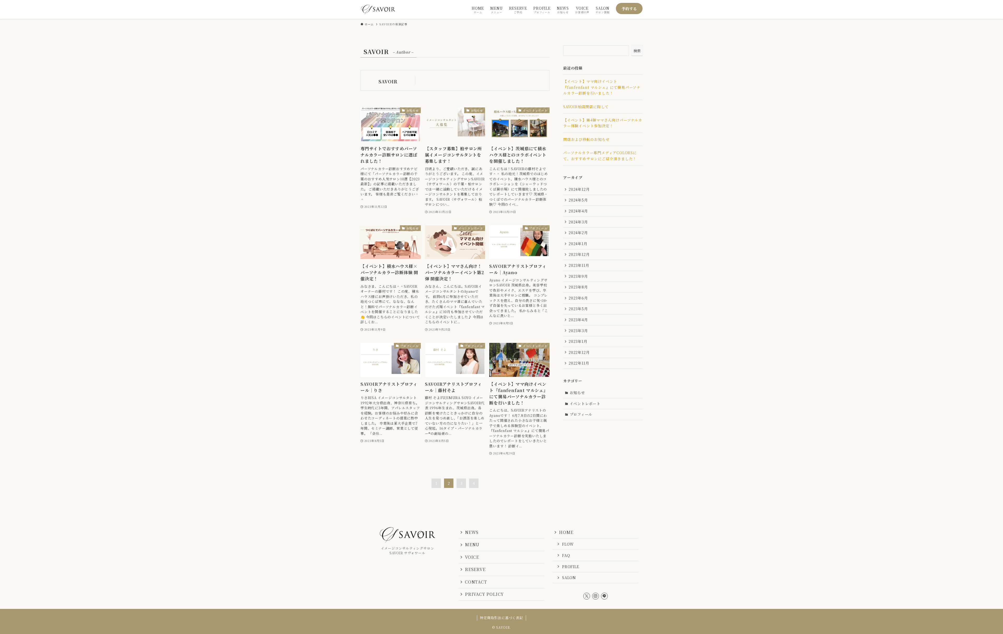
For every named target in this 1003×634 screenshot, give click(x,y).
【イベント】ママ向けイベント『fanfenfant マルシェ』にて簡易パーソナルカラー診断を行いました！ (601, 87)
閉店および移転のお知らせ (586, 139)
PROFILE (570, 566)
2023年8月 (578, 287)
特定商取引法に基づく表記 (501, 617)
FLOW (568, 544)
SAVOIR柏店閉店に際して (586, 106)
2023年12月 (579, 254)
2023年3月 (578, 330)
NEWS (472, 532)
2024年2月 (578, 232)
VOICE (472, 557)
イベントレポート (585, 403)
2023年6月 (578, 298)
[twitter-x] (586, 596)
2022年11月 (579, 363)
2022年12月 (579, 352)
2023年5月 (578, 308)
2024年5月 (578, 200)
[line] (604, 596)
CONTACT (476, 582)
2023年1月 (578, 341)
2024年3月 (578, 221)
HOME (566, 532)
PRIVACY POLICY (484, 594)
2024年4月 (578, 211)
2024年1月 (578, 243)
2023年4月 (578, 319)
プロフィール (581, 414)
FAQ (566, 555)
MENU (472, 544)
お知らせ (577, 392)
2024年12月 (579, 189)
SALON (569, 577)
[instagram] (595, 596)
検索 (637, 50)
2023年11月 (579, 265)
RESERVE (475, 569)
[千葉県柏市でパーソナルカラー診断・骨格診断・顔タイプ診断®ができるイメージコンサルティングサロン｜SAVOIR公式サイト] (378, 9)
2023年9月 (578, 276)
